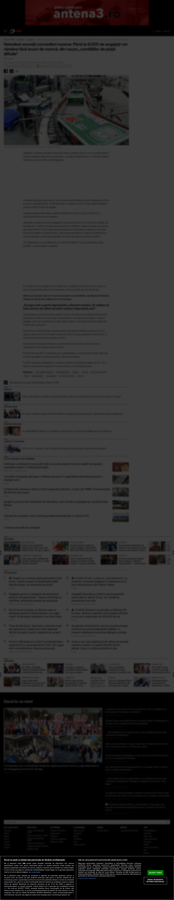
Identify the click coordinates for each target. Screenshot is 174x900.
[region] (87, 878)
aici (5, 888)
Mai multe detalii (34, 872)
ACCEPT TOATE (155, 873)
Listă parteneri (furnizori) (87, 878)
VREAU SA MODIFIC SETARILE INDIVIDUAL (155, 881)
